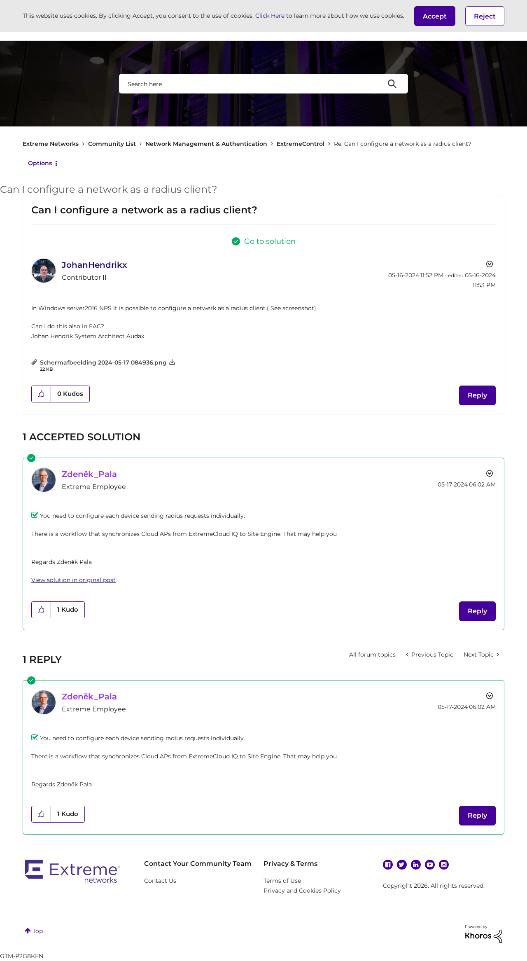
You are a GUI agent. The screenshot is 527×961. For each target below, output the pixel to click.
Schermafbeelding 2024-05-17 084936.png (103, 362)
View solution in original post (73, 580)
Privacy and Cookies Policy (302, 890)
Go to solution (270, 241)
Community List (112, 143)
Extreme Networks (51, 143)
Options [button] (40, 163)
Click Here (269, 15)
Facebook (388, 865)
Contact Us (160, 880)
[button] (434, 16)
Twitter (402, 865)
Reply (477, 395)
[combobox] (263, 84)
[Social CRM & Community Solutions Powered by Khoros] (483, 933)
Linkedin (416, 865)
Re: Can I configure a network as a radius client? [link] (402, 143)
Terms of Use (282, 880)
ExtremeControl (300, 143)
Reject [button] (485, 16)
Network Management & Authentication (206, 143)
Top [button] (38, 931)
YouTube (430, 865)
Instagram (444, 865)
